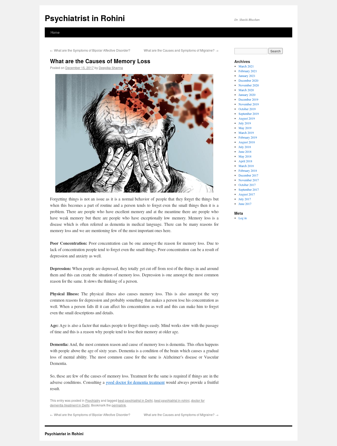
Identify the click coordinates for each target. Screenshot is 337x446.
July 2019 (245, 123)
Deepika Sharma (111, 67)
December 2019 (248, 99)
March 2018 (246, 166)
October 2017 (247, 185)
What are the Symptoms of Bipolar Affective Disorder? (90, 50)
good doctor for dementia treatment (135, 382)
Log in (243, 218)
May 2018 (245, 156)
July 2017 (245, 199)
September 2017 (249, 189)
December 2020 (248, 80)
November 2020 (249, 85)
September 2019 (249, 113)
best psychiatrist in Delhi (135, 400)
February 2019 (248, 137)
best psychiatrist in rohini (172, 400)
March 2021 (246, 66)
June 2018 (245, 151)
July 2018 (245, 147)
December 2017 (248, 175)
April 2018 (245, 161)
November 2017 (249, 180)
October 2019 (247, 109)
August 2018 (247, 142)
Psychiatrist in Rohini (85, 17)
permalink (119, 405)
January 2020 (247, 94)
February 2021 (248, 71)
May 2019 (245, 128)
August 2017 (247, 194)
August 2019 (247, 118)
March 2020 (246, 90)
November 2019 (249, 104)
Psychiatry (92, 400)
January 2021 (247, 75)
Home (55, 32)
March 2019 (246, 132)
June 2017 (245, 204)
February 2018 (248, 170)
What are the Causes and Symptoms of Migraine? (181, 50)
